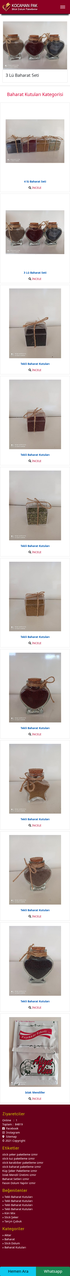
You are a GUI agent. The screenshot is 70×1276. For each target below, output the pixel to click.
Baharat (9, 1239)
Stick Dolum (12, 1243)
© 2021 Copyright (13, 1140)
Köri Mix (9, 1213)
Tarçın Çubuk (13, 1221)
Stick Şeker (11, 1217)
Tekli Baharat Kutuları (18, 1197)
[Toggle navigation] (63, 7)
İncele (36, 188)
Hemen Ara (18, 1271)
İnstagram (12, 1132)
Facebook (11, 1128)
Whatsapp (53, 1271)
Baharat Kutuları (15, 1247)
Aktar (7, 1235)
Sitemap (10, 1136)
